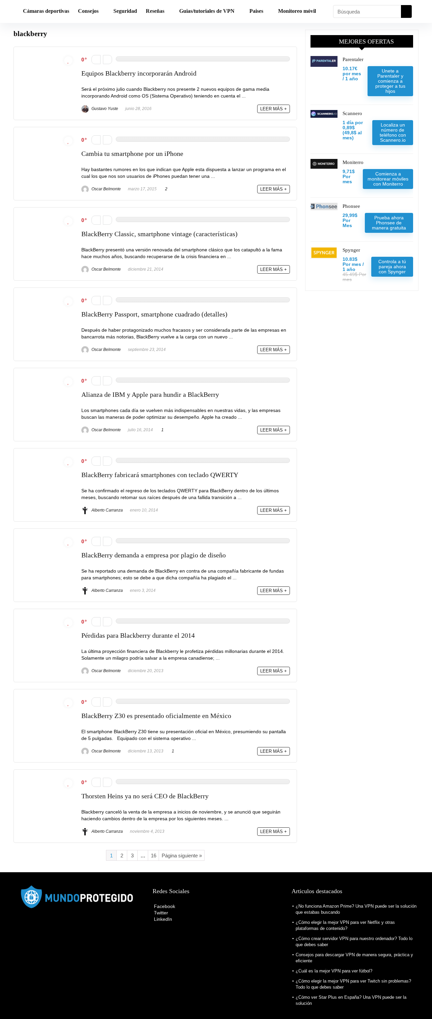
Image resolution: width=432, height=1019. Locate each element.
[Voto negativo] (96, 59)
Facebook (164, 906)
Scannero (352, 113)
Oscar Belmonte (105, 189)
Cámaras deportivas (46, 11)
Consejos (88, 11)
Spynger (351, 250)
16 (153, 855)
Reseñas (155, 11)
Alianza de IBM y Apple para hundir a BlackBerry (150, 394)
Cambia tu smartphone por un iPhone (132, 153)
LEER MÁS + (273, 108)
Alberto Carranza (106, 510)
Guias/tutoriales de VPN (207, 11)
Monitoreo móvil (297, 11)
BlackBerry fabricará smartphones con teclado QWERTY (159, 474)
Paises (256, 11)
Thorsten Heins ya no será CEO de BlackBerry (145, 796)
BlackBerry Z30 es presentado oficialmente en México (156, 715)
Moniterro (353, 162)
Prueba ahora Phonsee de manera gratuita (389, 222)
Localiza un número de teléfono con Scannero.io (393, 132)
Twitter (160, 912)
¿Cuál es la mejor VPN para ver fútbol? (334, 970)
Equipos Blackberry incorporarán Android (138, 73)
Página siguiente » (182, 855)
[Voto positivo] (107, 59)
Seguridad (125, 11)
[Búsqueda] (406, 11)
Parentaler (353, 59)
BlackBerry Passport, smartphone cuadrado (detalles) (154, 314)
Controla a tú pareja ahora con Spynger (392, 266)
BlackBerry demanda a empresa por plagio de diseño (153, 555)
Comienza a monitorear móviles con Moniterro (388, 179)
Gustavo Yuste (104, 108)
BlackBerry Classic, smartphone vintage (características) (159, 234)
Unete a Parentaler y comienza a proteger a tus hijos (390, 81)
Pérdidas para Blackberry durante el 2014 (138, 635)
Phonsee (351, 206)
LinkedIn (162, 919)
